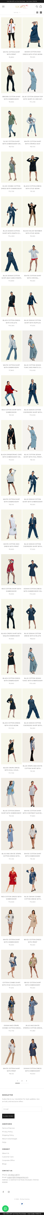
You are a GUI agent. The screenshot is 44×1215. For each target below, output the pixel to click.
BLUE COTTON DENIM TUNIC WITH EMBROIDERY (33, 679)
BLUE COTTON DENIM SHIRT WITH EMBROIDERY (11, 812)
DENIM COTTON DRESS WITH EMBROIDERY (32, 1070)
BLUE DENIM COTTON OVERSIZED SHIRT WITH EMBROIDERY (32, 545)
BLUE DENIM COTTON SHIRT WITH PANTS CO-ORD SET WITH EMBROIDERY (11, 232)
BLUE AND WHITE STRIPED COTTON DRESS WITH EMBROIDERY (32, 1027)
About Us (5, 1153)
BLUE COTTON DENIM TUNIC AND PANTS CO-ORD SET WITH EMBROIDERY (32, 366)
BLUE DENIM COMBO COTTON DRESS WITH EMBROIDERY (32, 898)
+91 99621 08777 (14, 1175)
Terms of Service (8, 1128)
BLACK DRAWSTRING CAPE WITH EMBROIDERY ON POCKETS (11, 456)
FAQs (4, 1142)
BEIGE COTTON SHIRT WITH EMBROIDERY (32, 984)
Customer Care (7, 1157)
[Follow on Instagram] (9, 1192)
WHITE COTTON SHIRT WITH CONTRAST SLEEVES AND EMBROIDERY (33, 812)
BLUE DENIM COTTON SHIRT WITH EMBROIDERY (33, 500)
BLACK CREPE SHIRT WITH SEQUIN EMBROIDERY (11, 635)
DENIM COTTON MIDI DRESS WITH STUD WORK (32, 53)
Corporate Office (8, 1160)
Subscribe (8, 1116)
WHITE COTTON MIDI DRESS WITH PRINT (11, 545)
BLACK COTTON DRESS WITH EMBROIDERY (11, 679)
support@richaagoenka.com (17, 1177)
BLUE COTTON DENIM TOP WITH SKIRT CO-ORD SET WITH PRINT (32, 98)
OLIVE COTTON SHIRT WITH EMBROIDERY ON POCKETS (11, 142)
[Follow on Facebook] (3, 1192)
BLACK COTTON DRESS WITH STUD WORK (32, 187)
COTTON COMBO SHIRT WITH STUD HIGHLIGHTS (11, 984)
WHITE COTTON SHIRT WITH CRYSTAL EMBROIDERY (32, 277)
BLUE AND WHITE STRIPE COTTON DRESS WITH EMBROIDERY (11, 855)
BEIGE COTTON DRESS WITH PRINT (32, 941)
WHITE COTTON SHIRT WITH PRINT (11, 53)
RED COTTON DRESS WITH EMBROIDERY (11, 898)
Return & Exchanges (9, 1139)
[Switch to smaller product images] (41, 12)
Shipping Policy (8, 1135)
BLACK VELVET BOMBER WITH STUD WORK (32, 232)
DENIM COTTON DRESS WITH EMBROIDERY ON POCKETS (33, 590)
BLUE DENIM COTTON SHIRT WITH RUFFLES (32, 321)
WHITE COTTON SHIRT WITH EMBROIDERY (11, 366)
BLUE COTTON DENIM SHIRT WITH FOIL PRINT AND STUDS (33, 456)
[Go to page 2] (26, 1080)
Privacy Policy (7, 1132)
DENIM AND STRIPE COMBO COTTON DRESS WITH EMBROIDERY (11, 1027)
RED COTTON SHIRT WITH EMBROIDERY (11, 411)
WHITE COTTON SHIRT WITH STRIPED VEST (32, 142)
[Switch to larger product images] (37, 12)
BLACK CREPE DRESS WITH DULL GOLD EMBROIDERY (11, 769)
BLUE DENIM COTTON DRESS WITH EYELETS (32, 635)
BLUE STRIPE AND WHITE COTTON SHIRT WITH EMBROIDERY (32, 767)
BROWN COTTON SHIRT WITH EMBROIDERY (11, 98)
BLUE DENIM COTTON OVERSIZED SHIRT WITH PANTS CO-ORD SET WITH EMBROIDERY (32, 411)
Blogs (4, 1164)
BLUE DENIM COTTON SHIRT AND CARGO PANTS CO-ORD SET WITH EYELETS (11, 277)
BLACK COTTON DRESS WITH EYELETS (11, 321)
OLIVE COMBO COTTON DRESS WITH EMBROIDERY (11, 187)
